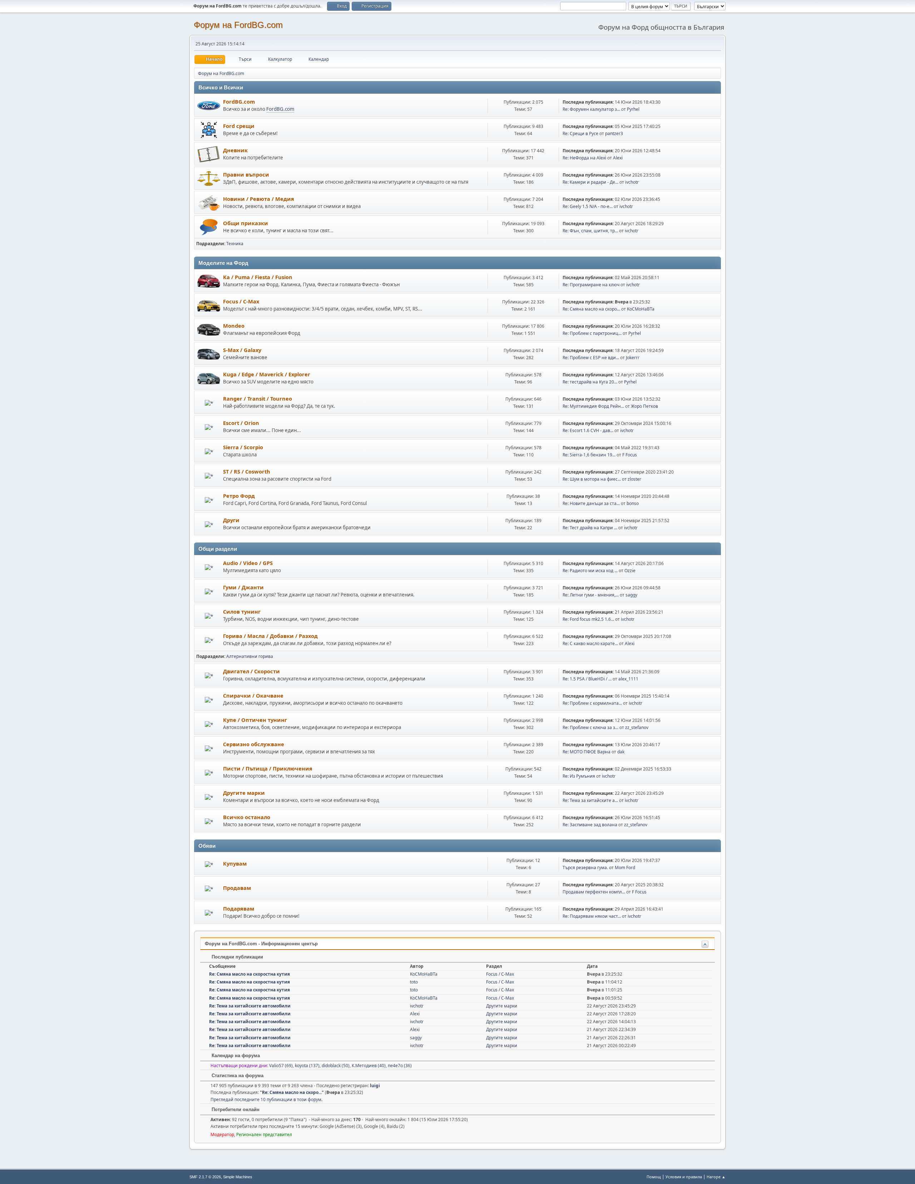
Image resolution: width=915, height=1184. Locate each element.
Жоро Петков (644, 406)
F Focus (629, 455)
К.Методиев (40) (369, 1065)
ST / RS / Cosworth (246, 471)
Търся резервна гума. (585, 868)
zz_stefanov (636, 727)
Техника (234, 244)
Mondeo (233, 325)
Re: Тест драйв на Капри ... (590, 528)
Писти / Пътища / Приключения (267, 768)
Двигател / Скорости (251, 671)
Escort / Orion (241, 422)
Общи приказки (245, 223)
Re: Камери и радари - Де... (590, 182)
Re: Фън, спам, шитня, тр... (590, 231)
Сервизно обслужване (253, 744)
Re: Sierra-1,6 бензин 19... (589, 455)
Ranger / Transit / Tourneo (257, 398)
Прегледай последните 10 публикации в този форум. (266, 1099)
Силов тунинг (242, 611)
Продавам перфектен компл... (594, 892)
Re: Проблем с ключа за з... (590, 727)
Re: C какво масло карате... (590, 643)
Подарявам (238, 908)
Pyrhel (633, 109)
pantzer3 (614, 133)
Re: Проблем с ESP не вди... (591, 358)
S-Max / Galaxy (242, 349)
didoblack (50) (336, 1065)
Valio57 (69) (281, 1065)
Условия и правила (684, 1176)
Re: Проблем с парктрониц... (592, 333)
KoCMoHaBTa (640, 309)
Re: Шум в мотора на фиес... (592, 479)
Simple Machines (237, 1177)
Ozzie (629, 571)
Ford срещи (238, 125)
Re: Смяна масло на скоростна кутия (249, 974)
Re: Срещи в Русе (580, 133)
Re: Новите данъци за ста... (591, 503)
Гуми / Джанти (243, 587)
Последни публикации (236, 957)
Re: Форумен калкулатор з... (591, 109)
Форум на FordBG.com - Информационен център (261, 943)
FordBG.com (239, 101)
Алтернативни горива (249, 656)
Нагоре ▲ (716, 1176)
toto (414, 982)
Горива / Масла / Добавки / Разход (270, 635)
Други (231, 520)
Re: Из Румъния (579, 776)
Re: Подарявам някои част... (592, 916)
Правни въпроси (246, 174)
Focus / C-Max (241, 301)
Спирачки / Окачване (253, 695)
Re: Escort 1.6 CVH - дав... (588, 430)
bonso (633, 503)
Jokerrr (632, 358)
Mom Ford (625, 868)
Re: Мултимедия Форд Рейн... (593, 406)
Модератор (222, 1134)
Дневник (235, 150)
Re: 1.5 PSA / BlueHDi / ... (587, 679)
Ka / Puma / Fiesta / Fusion (257, 277)
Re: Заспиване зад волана (590, 825)
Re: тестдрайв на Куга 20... (590, 382)
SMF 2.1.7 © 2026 (205, 1177)
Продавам (237, 887)
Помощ (654, 1176)
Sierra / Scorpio (243, 447)
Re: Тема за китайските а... (590, 800)
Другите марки (244, 792)
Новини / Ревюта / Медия (258, 198)
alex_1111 (628, 679)
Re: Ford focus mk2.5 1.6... (588, 619)
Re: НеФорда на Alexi (584, 158)
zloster (634, 479)
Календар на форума (235, 1055)
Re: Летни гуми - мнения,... (591, 595)
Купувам (235, 863)
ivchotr (632, 182)
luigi (375, 1086)
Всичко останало (246, 817)
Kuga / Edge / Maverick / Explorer (266, 374)
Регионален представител (264, 1134)
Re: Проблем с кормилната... (592, 703)
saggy (631, 595)
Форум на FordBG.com (238, 25)
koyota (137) (307, 1065)
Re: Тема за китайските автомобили (250, 1006)
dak (620, 752)
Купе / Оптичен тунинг (255, 719)
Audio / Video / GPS (248, 562)
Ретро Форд (239, 495)
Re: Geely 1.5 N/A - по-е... (588, 206)
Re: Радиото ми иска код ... (590, 571)
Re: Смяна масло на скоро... (591, 309)
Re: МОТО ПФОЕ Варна (586, 752)
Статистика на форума (236, 1075)
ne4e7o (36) (400, 1065)
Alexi (618, 158)
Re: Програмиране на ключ (591, 285)
